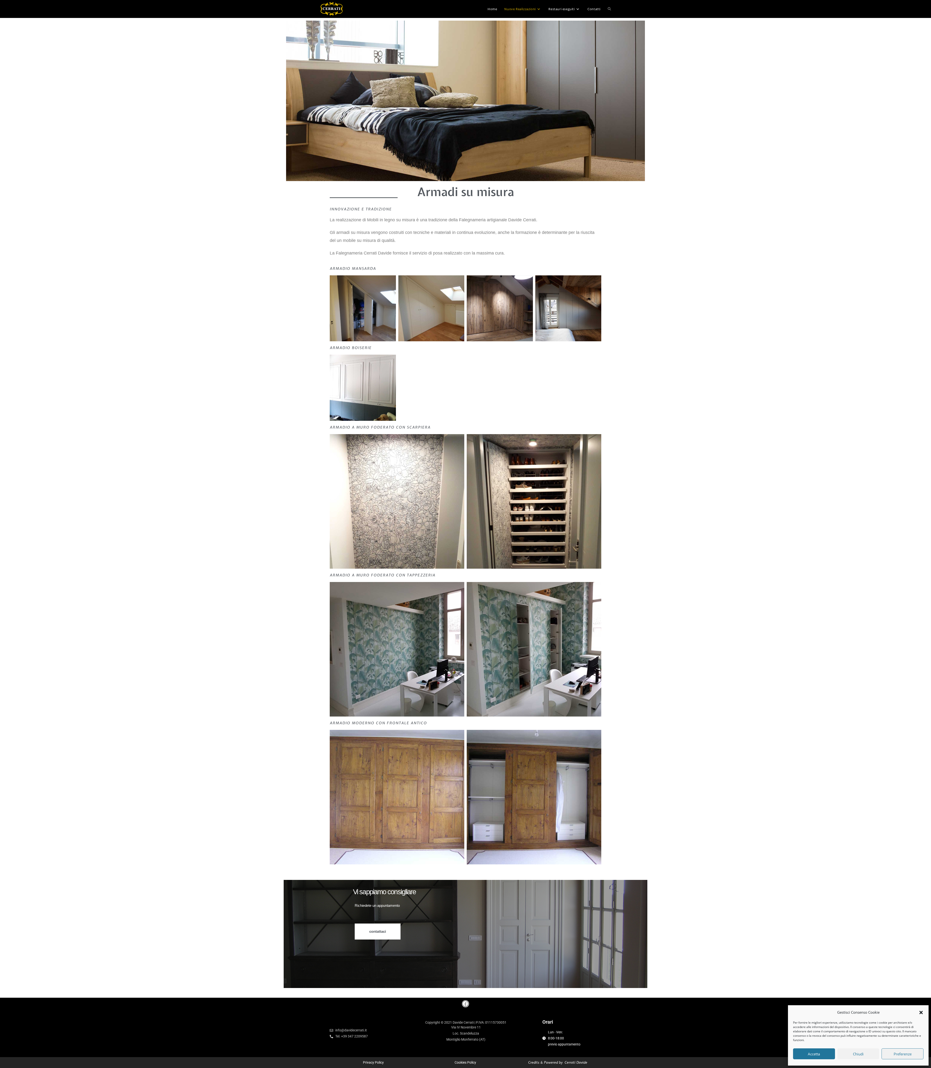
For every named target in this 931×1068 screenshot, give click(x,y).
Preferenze (903, 1054)
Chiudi (858, 1054)
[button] (921, 1012)
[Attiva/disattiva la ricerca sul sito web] (609, 9)
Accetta (814, 1054)
